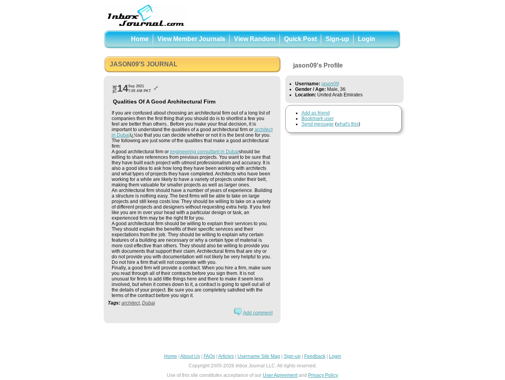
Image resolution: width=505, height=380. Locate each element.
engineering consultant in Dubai (204, 151)
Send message (317, 124)
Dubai (148, 303)
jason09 (330, 84)
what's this (348, 124)
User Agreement (280, 375)
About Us (190, 356)
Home (140, 39)
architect (131, 303)
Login (366, 39)
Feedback (314, 356)
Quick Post (300, 39)
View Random (254, 39)
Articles (226, 356)
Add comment (258, 313)
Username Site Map (259, 356)
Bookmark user (317, 118)
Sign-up (337, 39)
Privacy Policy (323, 375)
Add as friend (315, 113)
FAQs (209, 356)
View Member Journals (191, 39)
